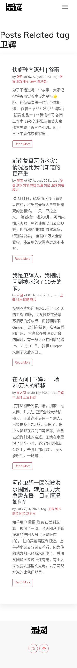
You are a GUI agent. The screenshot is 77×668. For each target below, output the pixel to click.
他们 (26, 81)
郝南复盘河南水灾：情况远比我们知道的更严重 (36, 167)
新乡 (58, 509)
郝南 (20, 180)
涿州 (33, 81)
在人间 (21, 393)
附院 (22, 514)
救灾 (15, 190)
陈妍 (33, 397)
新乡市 (31, 514)
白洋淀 (41, 81)
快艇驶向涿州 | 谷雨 (35, 69)
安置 (40, 185)
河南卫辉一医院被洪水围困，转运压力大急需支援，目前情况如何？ (36, 492)
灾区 (47, 185)
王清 (26, 397)
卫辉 (19, 81)
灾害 (61, 185)
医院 (15, 514)
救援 (33, 185)
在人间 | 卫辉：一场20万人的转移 (35, 382)
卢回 (20, 295)
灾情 (26, 185)
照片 (33, 300)
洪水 (19, 185)
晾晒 (26, 300)
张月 (20, 77)
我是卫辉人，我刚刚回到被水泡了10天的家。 (37, 281)
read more (23, 144)
